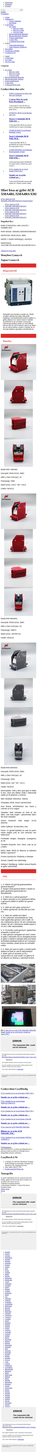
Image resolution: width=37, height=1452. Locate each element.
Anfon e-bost (5, 1189)
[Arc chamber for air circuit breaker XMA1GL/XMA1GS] (18, 1103)
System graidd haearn (16, 38)
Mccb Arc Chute (18, 30)
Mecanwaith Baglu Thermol (18, 36)
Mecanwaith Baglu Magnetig (18, 34)
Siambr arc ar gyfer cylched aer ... (17, 176)
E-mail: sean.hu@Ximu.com (14, 1169)
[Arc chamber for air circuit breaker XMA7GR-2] (17, 1093)
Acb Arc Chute (18, 32)
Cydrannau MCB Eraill (16, 41)
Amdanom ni (9, 19)
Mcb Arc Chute (18, 28)
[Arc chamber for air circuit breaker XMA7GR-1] (17, 1111)
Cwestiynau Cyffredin (12, 51)
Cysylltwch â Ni (10, 53)
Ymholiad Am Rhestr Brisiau (10, 1183)
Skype (3, 1191)
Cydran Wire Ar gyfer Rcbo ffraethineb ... (18, 100)
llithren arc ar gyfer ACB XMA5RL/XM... (11, 1132)
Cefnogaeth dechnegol (16, 45)
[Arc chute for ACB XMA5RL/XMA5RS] (15, 1127)
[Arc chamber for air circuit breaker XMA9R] (16, 1119)
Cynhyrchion (9, 25)
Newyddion (9, 49)
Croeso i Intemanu (15, 21)
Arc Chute (12, 27)
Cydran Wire (13, 40)
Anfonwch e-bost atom (8, 251)
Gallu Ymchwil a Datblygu (18, 47)
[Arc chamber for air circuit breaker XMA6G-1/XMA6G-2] (18, 1139)
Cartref (7, 17)
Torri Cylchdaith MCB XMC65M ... (18, 157)
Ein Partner (12, 23)
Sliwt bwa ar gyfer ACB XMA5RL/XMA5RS (21, 1030)
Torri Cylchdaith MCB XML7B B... (18, 137)
